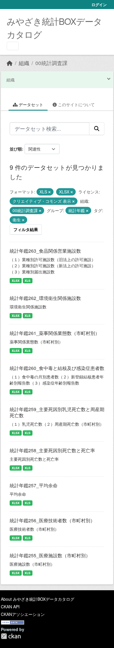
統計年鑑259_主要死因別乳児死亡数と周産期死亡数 (57, 412)
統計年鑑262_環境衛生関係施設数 (45, 298)
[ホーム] (10, 63)
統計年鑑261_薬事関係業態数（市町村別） (55, 333)
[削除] (49, 192)
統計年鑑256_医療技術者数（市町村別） (52, 520)
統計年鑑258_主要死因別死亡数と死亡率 (52, 450)
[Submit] (96, 128)
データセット (30, 104)
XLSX (16, 280)
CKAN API (10, 606)
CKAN (11, 636)
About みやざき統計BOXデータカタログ (37, 599)
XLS (27, 280)
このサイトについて (76, 104)
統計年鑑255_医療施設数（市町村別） (50, 555)
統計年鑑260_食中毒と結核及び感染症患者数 (57, 368)
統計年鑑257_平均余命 (34, 485)
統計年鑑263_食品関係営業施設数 (45, 250)
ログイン (99, 4)
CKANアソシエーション (23, 614)
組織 (24, 63)
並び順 (16, 149)
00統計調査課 (51, 63)
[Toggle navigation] (13, 46)
